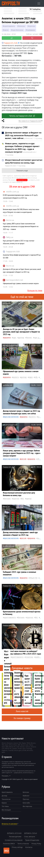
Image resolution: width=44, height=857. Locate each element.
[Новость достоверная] (12, 38)
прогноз (32, 26)
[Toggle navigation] (39, 3)
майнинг (38, 657)
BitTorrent (30, 750)
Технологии (6, 799)
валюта (16, 377)
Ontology (29, 748)
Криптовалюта (7, 792)
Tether (31, 745)
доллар (21, 337)
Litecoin (15, 743)
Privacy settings (17, 847)
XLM (17, 747)
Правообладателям (32, 840)
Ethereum (10, 743)
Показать (5, 776)
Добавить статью (30, 833)
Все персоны (27, 806)
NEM (7, 747)
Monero (33, 743)
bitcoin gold (17, 750)
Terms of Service (23, 844)
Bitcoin (4, 743)
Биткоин (26, 792)
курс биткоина (17, 30)
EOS (20, 743)
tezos (24, 748)
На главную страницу (22, 718)
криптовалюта (9, 26)
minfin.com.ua (12, 191)
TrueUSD (10, 750)
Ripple (24, 743)
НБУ (36, 377)
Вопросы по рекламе (9, 824)
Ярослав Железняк (11, 417)
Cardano (14, 748)
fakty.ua (9, 237)
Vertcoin (28, 747)
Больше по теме (34, 290)
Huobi (20, 748)
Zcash (6, 745)
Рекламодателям (15, 836)
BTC (22, 498)
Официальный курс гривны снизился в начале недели (21, 283)
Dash (3, 747)
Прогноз (26, 799)
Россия (23, 459)
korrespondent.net (14, 280)
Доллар (4, 796)
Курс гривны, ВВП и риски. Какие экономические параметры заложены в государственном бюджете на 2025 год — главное (20, 226)
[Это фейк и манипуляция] (32, 38)
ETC (14, 747)
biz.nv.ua (10, 220)
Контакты (28, 847)
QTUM (24, 750)
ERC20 (11, 747)
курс (14, 337)
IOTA (10, 745)
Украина (7, 337)
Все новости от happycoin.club (30, 120)
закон (6, 30)
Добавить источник (14, 833)
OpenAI (28, 498)
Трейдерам (31, 30)
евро (31, 377)
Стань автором (29, 836)
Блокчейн (26, 803)
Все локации (6, 810)
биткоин (22, 26)
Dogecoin (5, 750)
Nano (3, 752)
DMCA (6, 850)
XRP (19, 745)
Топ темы (5, 806)
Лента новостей (22, 711)
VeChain (22, 747)
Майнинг (26, 796)
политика (29, 657)
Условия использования (13, 840)
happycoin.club (13, 251)
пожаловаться (22, 180)
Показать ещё (22, 170)
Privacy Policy (36, 844)
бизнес (29, 337)
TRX (3, 745)
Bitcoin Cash (24, 745)
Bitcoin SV (8, 748)
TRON (28, 743)
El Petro (14, 745)
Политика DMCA (9, 844)
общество (33, 578)
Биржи (4, 803)
